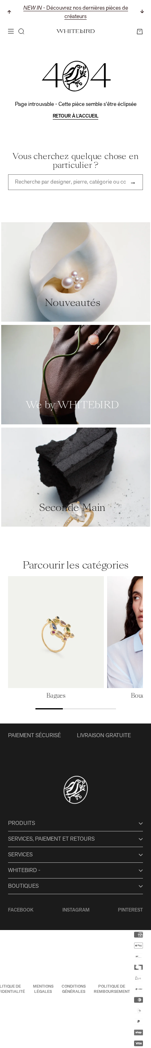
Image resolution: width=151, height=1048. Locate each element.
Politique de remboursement (112, 989)
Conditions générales (74, 989)
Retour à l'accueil (76, 116)
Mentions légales (43, 989)
